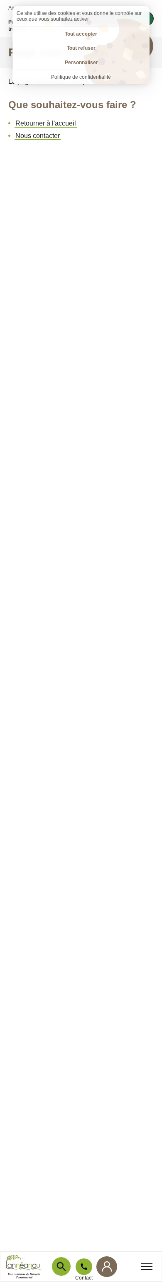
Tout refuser (81, 48)
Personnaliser (81, 62)
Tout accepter (81, 34)
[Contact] (84, 1266)
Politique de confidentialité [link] (81, 77)
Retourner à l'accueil (45, 123)
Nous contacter (37, 135)
